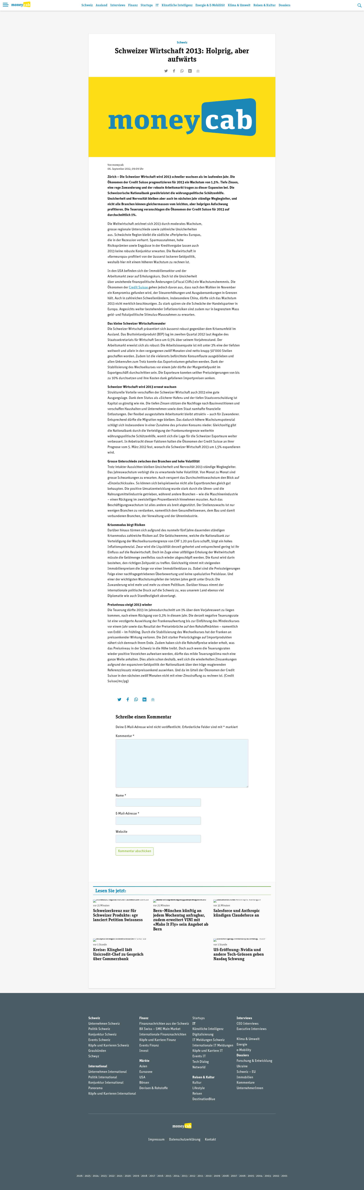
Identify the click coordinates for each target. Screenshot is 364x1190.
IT (157, 5)
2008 (225, 1176)
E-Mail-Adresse (127, 814)
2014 (176, 1176)
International (97, 1066)
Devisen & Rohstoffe (153, 1088)
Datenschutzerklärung (184, 1139)
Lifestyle (198, 1088)
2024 (96, 1176)
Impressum (156, 1139)
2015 (168, 1176)
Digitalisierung (202, 1034)
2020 (128, 1176)
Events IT (199, 1056)
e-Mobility (244, 1050)
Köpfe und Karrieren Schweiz (108, 1045)
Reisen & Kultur (264, 5)
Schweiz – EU (246, 1072)
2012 (192, 1176)
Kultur (196, 1083)
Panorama (95, 1088)
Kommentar (125, 736)
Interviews (117, 5)
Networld (199, 1067)
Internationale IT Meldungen (212, 1045)
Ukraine (242, 1066)
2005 (251, 1176)
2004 (259, 1176)
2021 (119, 1176)
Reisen (197, 1094)
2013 (184, 1176)
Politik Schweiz (99, 1029)
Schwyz (93, 1056)
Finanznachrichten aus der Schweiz (164, 1024)
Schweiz (87, 5)
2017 (152, 1176)
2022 (112, 1176)
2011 (200, 1176)
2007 (234, 1176)
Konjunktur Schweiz (102, 1034)
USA (142, 1077)
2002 (276, 1176)
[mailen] (198, 71)
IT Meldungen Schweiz (208, 1040)
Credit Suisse (139, 287)
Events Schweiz (99, 1040)
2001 (284, 1176)
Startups (147, 5)
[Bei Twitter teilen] (166, 71)
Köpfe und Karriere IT (207, 1051)
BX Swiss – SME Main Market (159, 1029)
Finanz (133, 5)
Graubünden (97, 1051)
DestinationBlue (203, 1099)
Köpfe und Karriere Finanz (157, 1040)
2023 (104, 1176)
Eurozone (145, 1072)
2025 (87, 1176)
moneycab (118, 165)
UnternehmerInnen (250, 1088)
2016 (160, 1176)
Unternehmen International (107, 1072)
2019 (136, 1176)
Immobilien (245, 1077)
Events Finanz (149, 1045)
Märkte (144, 1061)
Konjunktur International (105, 1083)
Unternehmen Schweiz (104, 1024)
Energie (242, 1044)
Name (121, 796)
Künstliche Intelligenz (177, 5)
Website (121, 832)
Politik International (102, 1077)
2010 (209, 1176)
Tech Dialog (200, 1062)
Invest (143, 1051)
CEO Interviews (248, 1024)
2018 (144, 1176)
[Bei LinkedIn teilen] (190, 71)
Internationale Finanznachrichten (162, 1034)
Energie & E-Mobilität (210, 5)
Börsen (144, 1083)
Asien (143, 1066)
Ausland (101, 5)
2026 (79, 1176)
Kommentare (246, 1083)
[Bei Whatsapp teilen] (182, 71)
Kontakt (210, 1139)
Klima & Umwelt (239, 5)
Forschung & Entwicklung (254, 1061)
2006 (242, 1176)
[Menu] (5, 5)
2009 (217, 1176)
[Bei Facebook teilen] (174, 71)
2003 (268, 1176)
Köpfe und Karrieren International (112, 1094)
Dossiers (284, 5)
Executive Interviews (252, 1029)
